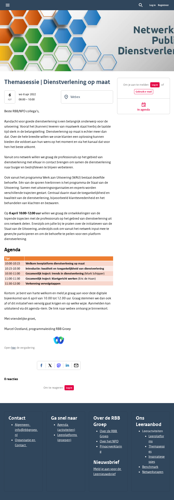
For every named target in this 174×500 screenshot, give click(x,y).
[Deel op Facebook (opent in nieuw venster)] (41, 365)
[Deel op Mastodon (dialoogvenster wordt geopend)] (59, 365)
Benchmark (150, 467)
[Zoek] (141, 5)
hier (13, 347)
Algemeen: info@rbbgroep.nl (26, 430)
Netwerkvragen (152, 472)
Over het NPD (109, 441)
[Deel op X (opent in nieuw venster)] (50, 365)
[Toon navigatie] (8, 5)
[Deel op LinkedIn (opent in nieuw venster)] (67, 365)
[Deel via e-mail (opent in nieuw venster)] (76, 365)
